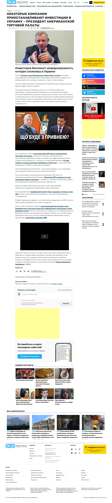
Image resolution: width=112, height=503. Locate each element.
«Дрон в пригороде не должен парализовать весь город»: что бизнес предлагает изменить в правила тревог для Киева (90, 150)
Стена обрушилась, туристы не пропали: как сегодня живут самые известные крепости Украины (91, 204)
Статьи (39, 2)
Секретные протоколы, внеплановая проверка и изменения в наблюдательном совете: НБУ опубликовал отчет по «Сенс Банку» (90, 163)
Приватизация (9, 480)
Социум (83, 470)
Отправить (66, 303)
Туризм (83, 477)
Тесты (70, 2)
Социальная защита (36, 470)
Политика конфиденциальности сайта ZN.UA (94, 497)
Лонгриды (63, 2)
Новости (32, 2)
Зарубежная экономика (37, 472)
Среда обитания (60, 475)
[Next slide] (104, 6)
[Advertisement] (37, 323)
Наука (57, 470)
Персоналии (34, 480)
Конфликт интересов (36, 475)
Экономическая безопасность (39, 477)
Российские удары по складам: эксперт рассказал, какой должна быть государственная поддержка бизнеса (89, 187)
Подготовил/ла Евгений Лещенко (28, 277)
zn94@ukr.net (48, 458)
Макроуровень (9, 475)
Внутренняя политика (11, 470)
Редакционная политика (35, 456)
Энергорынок (9, 477)
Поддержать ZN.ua (99, 2)
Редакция (32, 451)
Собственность (85, 480)
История (83, 472)
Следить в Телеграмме (31, 356)
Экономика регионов (11, 482)
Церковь (58, 477)
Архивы (31, 448)
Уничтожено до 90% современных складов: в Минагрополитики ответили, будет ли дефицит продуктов (90, 175)
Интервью (55, 2)
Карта (31, 458)
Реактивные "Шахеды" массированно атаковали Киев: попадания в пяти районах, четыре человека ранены (90, 224)
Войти (86, 2)
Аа (91, 2)
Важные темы (12, 6)
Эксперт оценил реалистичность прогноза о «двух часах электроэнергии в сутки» (91, 213)
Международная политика (12, 472)
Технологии (59, 472)
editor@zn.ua (53, 462)
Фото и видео (47, 2)
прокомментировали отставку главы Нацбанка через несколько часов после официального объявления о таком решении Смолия (43, 208)
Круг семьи (84, 475)
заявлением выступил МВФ (36, 218)
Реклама (31, 453)
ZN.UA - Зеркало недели (93, 116)
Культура (58, 480)
